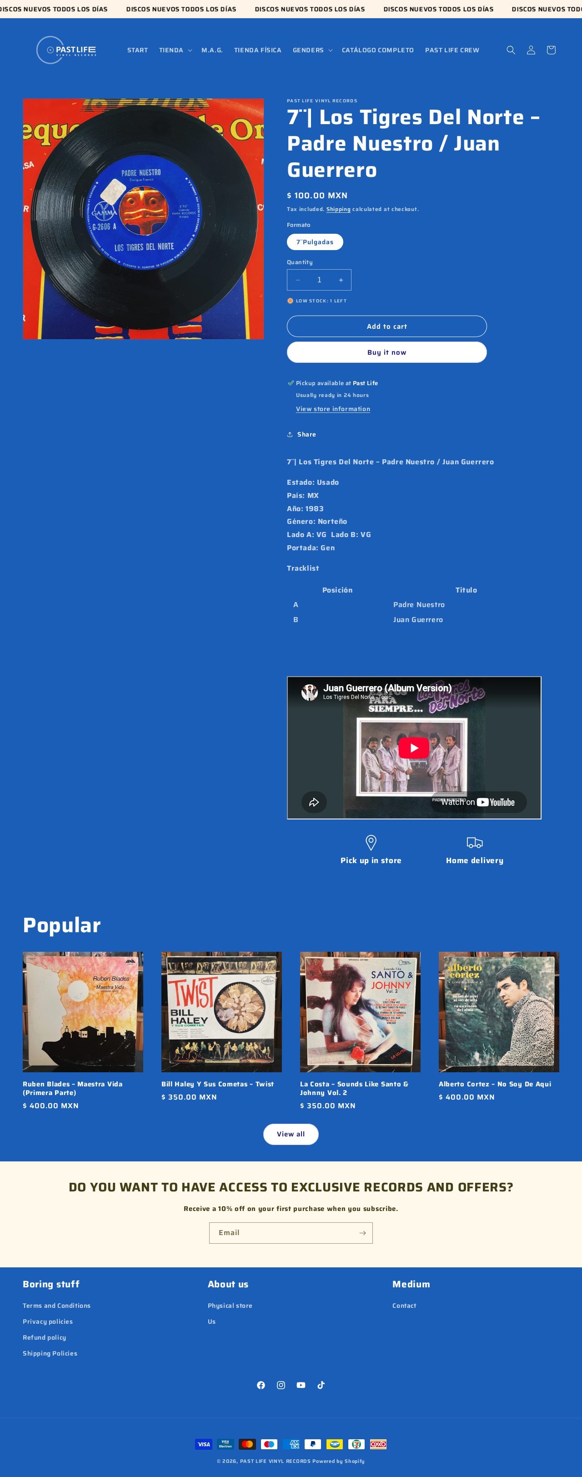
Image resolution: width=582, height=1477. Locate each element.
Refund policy (44, 1337)
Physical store (230, 1306)
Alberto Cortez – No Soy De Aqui (495, 1084)
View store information (333, 409)
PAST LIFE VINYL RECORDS (275, 1461)
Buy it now (386, 352)
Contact (404, 1306)
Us (212, 1321)
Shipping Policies (50, 1353)
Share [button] (306, 434)
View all (291, 1134)
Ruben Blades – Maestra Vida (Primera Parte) (73, 1088)
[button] (175, 50)
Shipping (338, 209)
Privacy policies (48, 1321)
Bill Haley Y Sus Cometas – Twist (217, 1084)
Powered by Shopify (338, 1461)
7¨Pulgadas (315, 242)
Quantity (300, 262)
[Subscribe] (362, 1233)
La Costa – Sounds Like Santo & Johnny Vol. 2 (354, 1088)
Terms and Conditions (57, 1306)
